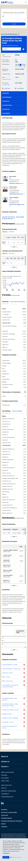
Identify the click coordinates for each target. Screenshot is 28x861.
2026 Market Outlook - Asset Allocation (9, 699)
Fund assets (5, 83)
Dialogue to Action (7, 714)
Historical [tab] (6, 109)
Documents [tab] (6, 113)
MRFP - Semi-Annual (7, 681)
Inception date (6, 74)
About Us (4, 756)
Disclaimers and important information (11, 821)
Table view (4, 231)
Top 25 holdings (17, 411)
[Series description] (23, 49)
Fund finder (4, 775)
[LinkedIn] (2, 803)
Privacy (3, 788)
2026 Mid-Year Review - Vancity (10, 710)
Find (13, 24)
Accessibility (4, 793)
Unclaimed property (6, 818)
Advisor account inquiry (7, 772)
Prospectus (4, 809)
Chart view (11, 231)
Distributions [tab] (7, 105)
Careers (4, 766)
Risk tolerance (6, 64)
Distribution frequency (5, 70)
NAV (3, 55)
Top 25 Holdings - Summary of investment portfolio (10, 686)
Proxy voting (4, 815)
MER (3, 77)
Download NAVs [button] (20, 631)
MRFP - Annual (6, 677)
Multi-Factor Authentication (8, 791)
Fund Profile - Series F (8, 722)
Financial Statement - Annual (9, 664)
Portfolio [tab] (5, 101)
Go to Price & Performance (9, 34)
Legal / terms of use (6, 785)
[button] (16, 857)
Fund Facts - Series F (7, 673)
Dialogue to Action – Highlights (10, 718)
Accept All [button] (6, 857)
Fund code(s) (5, 60)
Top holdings (6, 411)
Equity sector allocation (17, 301)
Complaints (4, 826)
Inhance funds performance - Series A (10, 727)
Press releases (5, 778)
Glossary (3, 823)
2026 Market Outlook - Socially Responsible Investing (10, 704)
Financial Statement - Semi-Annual (11, 668)
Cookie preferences (6, 796)
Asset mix (5, 301)
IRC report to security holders (9, 812)
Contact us (5, 761)
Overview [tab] (5, 93)
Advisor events (5, 781)
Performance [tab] (6, 97)
